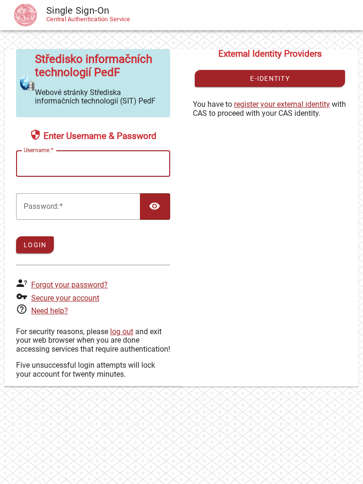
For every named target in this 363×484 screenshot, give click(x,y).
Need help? (49, 310)
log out (121, 331)
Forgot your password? (69, 284)
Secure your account (65, 298)
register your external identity (282, 104)
